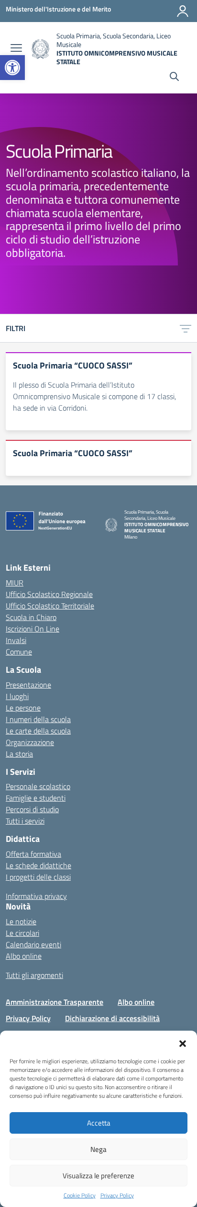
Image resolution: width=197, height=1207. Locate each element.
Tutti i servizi (25, 821)
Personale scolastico (38, 786)
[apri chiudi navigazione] (16, 49)
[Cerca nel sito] (174, 77)
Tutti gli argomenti (34, 975)
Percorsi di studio (32, 809)
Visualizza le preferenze (98, 1175)
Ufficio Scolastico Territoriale (50, 605)
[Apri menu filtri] (185, 328)
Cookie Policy (80, 1195)
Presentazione (28, 684)
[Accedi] (182, 11)
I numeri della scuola (38, 719)
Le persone (23, 707)
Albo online (24, 956)
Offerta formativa (33, 854)
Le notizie (21, 921)
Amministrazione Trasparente (54, 1002)
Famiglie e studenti (36, 798)
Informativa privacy (36, 896)
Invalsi (16, 640)
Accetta (98, 1122)
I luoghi (17, 696)
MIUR (14, 582)
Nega (98, 1149)
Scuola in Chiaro (31, 617)
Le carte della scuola (38, 730)
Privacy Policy (117, 1195)
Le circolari (22, 933)
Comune (19, 651)
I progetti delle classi (38, 877)
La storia (19, 753)
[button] (12, 67)
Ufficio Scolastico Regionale (49, 594)
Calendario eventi (33, 944)
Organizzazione (30, 742)
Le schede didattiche (38, 865)
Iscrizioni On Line (32, 628)
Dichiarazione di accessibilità (112, 1018)
